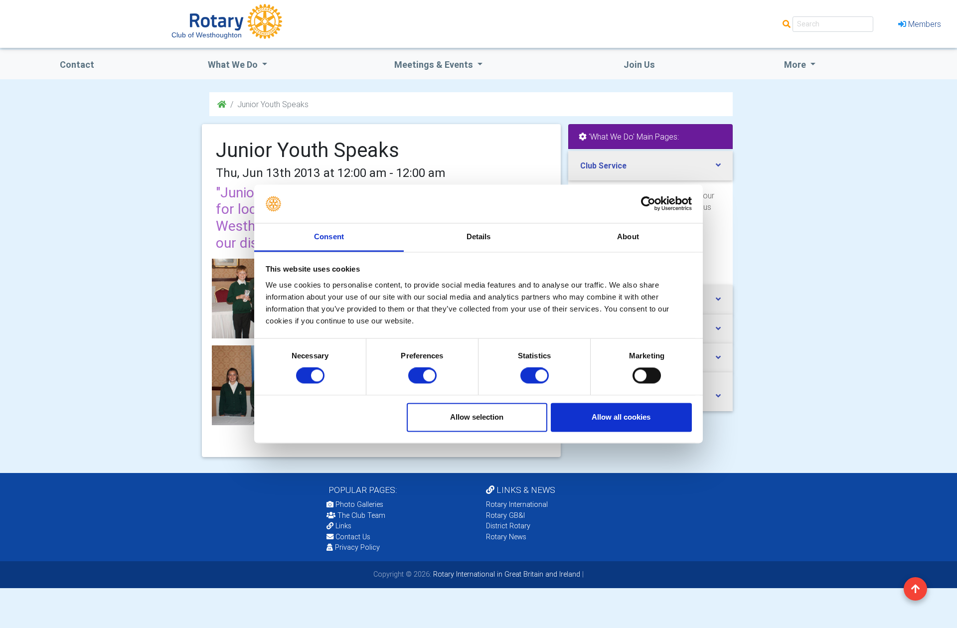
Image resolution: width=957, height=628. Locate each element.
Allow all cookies (621, 417)
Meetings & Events (434, 64)
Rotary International (517, 504)
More (796, 64)
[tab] (650, 165)
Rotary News (506, 536)
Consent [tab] (329, 236)
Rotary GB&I (505, 515)
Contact (77, 64)
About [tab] (628, 236)
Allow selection (476, 417)
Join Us (639, 64)
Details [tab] (479, 236)
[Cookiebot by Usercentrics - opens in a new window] (648, 203)
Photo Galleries (358, 504)
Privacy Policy (357, 547)
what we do (234, 64)
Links (343, 525)
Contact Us (351, 536)
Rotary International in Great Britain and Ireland (505, 574)
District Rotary (508, 525)
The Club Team (361, 515)
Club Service (603, 165)
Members (924, 24)
